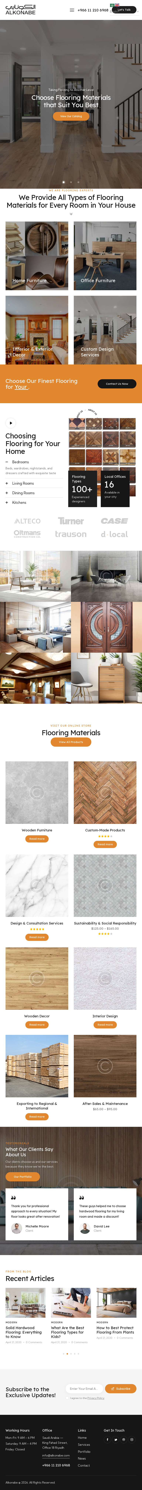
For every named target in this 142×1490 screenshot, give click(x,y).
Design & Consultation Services (37, 923)
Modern (11, 1322)
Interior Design (105, 1016)
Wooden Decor (37, 1016)
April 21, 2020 (13, 1342)
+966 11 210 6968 (56, 1465)
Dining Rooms (23, 493)
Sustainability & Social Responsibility (105, 923)
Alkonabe (12, 1482)
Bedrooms (20, 462)
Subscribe (123, 1388)
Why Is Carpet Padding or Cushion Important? (114, 1332)
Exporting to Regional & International (37, 1105)
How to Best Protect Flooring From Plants (70, 1330)
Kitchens (19, 502)
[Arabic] (112, 5)
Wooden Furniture (37, 830)
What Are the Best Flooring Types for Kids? (22, 1332)
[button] (34, 461)
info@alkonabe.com (56, 1455)
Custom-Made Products (105, 830)
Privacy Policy (95, 1398)
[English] (117, 5)
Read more (37, 838)
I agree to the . (87, 1398)
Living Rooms (23, 483)
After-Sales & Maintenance (105, 1103)
